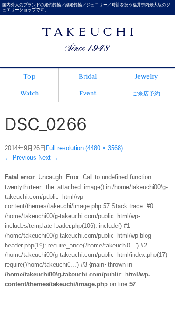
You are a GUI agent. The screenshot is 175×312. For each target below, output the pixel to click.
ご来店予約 (146, 93)
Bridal (88, 76)
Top (29, 76)
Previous (20, 157)
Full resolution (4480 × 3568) (84, 148)
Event (87, 93)
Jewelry (146, 76)
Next (48, 157)
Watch (30, 93)
